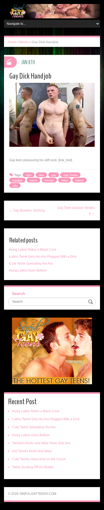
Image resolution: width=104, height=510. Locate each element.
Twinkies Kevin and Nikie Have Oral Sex (41, 443)
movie (33, 180)
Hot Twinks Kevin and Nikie (32, 451)
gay (53, 175)
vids (15, 185)
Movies (24, 42)
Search (18, 293)
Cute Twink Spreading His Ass (31, 263)
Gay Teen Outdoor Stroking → (76, 210)
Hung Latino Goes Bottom (28, 270)
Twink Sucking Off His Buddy (33, 467)
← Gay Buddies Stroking (27, 210)
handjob (17, 180)
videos (79, 180)
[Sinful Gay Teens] (52, 11)
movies (49, 180)
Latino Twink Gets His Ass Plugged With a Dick (43, 256)
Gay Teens (70, 175)
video (64, 180)
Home (12, 42)
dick (41, 175)
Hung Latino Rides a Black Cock (32, 250)
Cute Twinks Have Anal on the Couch (39, 459)
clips (28, 175)
